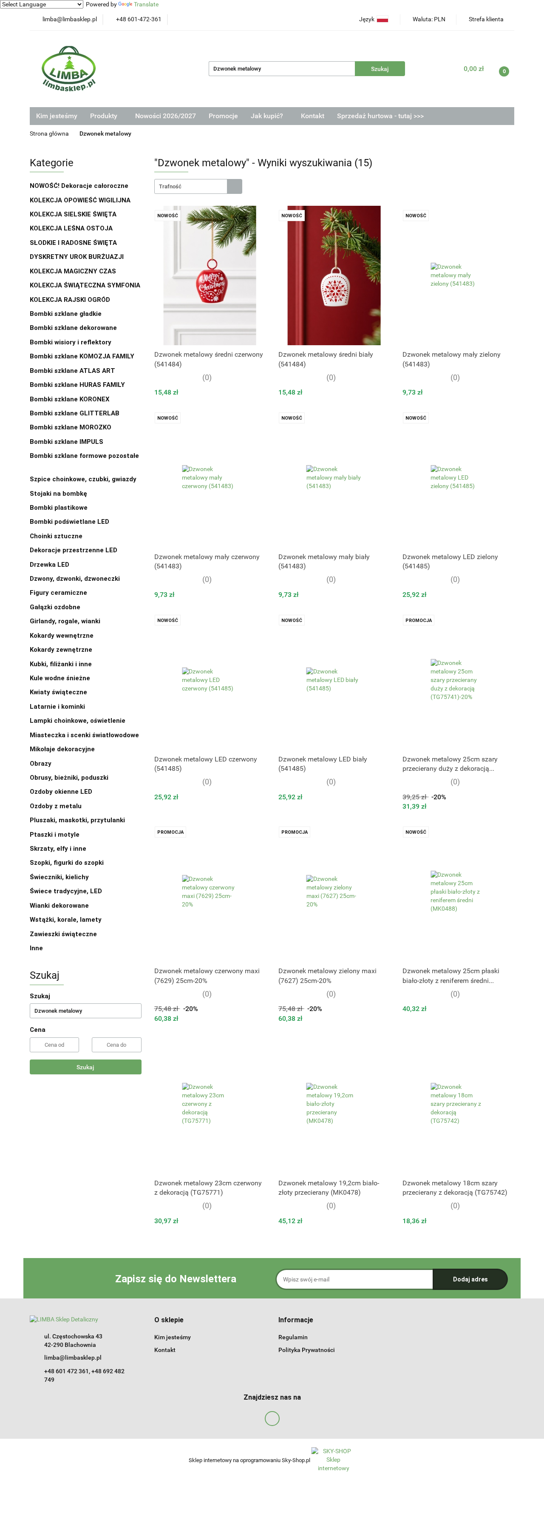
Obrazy (40, 763)
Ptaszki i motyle (54, 834)
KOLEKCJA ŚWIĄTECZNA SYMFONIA (85, 285)
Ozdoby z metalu (56, 806)
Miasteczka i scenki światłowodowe (84, 735)
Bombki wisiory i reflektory (70, 342)
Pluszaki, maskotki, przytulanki (77, 820)
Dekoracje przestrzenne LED (73, 550)
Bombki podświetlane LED (69, 521)
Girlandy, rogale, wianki (65, 621)
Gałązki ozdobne (55, 607)
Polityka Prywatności (306, 1349)
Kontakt (312, 116)
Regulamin (293, 1337)
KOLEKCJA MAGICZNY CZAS (73, 271)
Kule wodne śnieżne (60, 678)
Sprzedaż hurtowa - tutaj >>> (380, 116)
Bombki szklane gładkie (66, 314)
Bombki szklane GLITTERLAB (74, 413)
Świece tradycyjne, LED (67, 891)
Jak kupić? (268, 116)
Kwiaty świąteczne (58, 692)
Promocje (223, 116)
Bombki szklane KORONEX (70, 399)
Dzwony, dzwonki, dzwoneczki (75, 578)
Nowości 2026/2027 (165, 116)
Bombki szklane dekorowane (74, 328)
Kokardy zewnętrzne (61, 649)
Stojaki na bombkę (58, 493)
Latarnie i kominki (57, 706)
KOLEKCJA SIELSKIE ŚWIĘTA (73, 214)
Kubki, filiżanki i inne (61, 664)
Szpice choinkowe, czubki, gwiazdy (83, 479)
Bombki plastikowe (59, 507)
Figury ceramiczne (58, 592)
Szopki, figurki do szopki (67, 862)
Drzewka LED (49, 564)
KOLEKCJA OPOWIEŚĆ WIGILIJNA (80, 200)
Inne (36, 948)
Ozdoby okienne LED (61, 791)
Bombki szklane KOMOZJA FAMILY (83, 356)
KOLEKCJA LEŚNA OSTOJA (71, 228)
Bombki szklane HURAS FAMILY (77, 385)
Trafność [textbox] (170, 186)
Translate (146, 4)
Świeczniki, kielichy (59, 877)
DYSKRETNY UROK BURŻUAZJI (77, 257)
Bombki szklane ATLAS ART (72, 371)
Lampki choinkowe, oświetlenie (78, 720)
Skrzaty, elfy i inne (58, 848)
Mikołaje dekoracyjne (62, 749)
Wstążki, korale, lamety (66, 919)
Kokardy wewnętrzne (62, 635)
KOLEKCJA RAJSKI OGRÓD (70, 300)
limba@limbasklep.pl (73, 1357)
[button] (169, 1320)
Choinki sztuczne (57, 536)
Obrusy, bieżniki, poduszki (70, 777)
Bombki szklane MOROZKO (70, 427)
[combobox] (198, 186)
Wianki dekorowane (59, 905)
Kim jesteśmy (56, 116)
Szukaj (85, 1067)
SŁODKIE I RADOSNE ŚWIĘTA (73, 243)
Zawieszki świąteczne (63, 934)
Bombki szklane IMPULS (66, 442)
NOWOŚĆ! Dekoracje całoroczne (79, 186)
